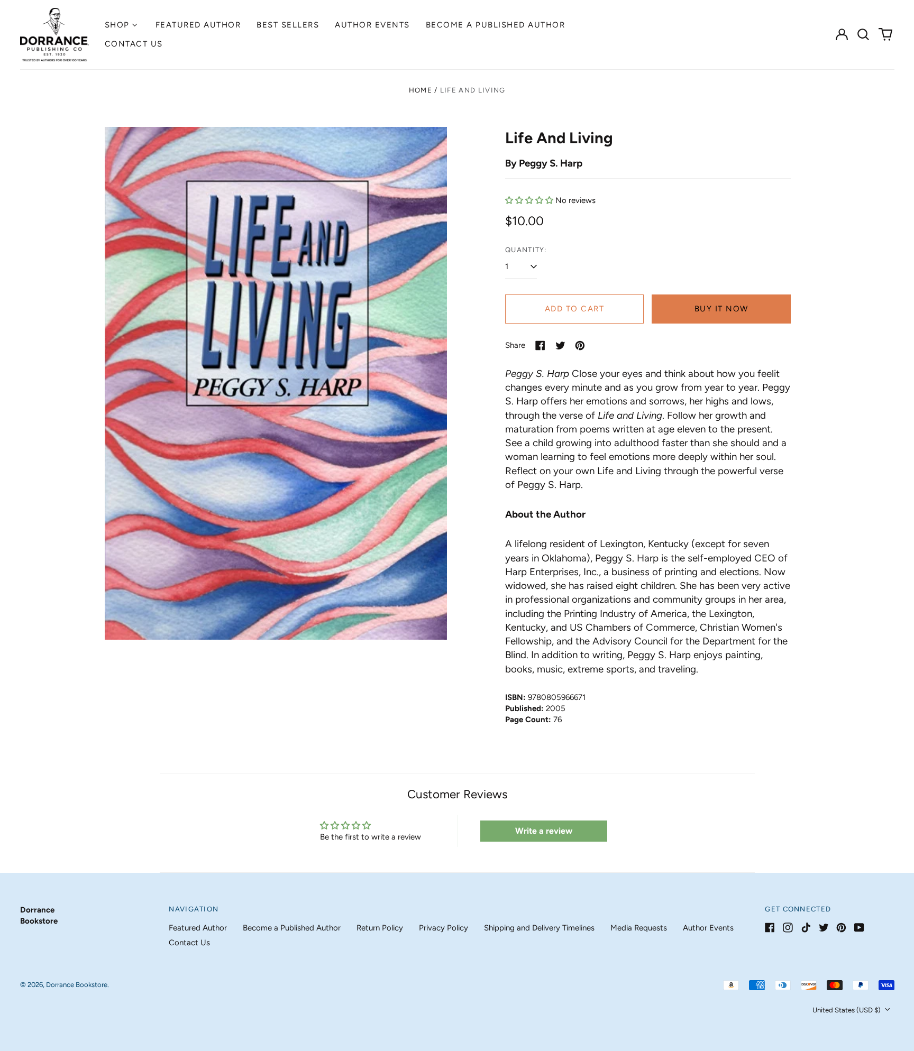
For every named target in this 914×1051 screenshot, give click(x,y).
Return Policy (380, 928)
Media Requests (638, 928)
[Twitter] (824, 928)
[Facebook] (770, 928)
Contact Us (134, 44)
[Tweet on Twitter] (560, 345)
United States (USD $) (847, 1010)
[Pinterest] (841, 928)
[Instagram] (788, 928)
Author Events (372, 25)
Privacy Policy (443, 928)
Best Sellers (288, 25)
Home (420, 90)
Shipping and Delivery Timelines (539, 928)
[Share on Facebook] (540, 345)
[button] (864, 34)
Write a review (543, 831)
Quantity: (526, 250)
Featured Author (198, 25)
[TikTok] (806, 928)
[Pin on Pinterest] (580, 345)
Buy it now (721, 309)
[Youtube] (859, 928)
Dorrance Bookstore (76, 985)
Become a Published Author (495, 25)
